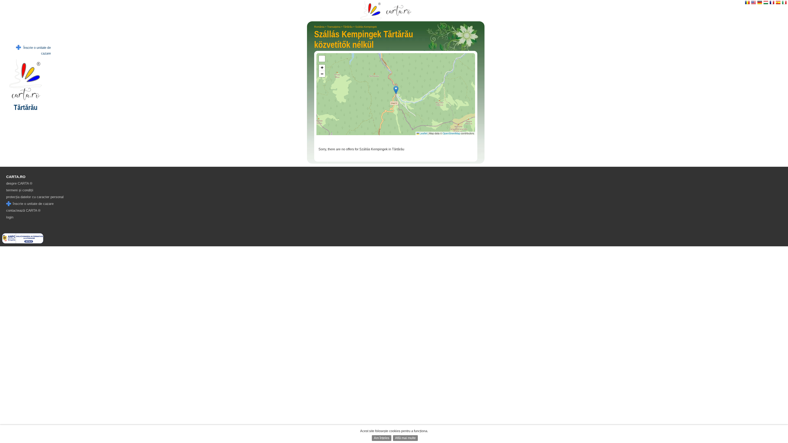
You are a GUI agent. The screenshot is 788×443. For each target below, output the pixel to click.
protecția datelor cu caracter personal (35, 197)
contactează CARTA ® (23, 210)
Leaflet (423, 133)
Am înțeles (381, 438)
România (319, 26)
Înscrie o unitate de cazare (36, 50)
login (9, 217)
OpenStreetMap (451, 133)
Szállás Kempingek (366, 26)
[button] (396, 90)
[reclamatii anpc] (22, 242)
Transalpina (333, 26)
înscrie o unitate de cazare (33, 204)
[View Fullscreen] (322, 59)
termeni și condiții (19, 190)
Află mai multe (405, 438)
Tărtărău (348, 26)
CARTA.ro (15, 177)
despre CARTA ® (19, 183)
